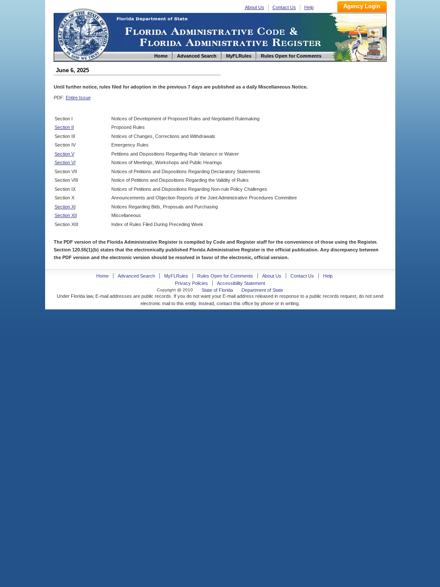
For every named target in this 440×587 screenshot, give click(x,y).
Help (309, 7)
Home (83, 33)
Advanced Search (136, 275)
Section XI (65, 206)
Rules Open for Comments (225, 275)
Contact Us (284, 7)
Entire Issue (78, 97)
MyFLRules (176, 275)
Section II (64, 127)
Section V (64, 153)
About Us (254, 7)
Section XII (66, 215)
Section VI (65, 162)
